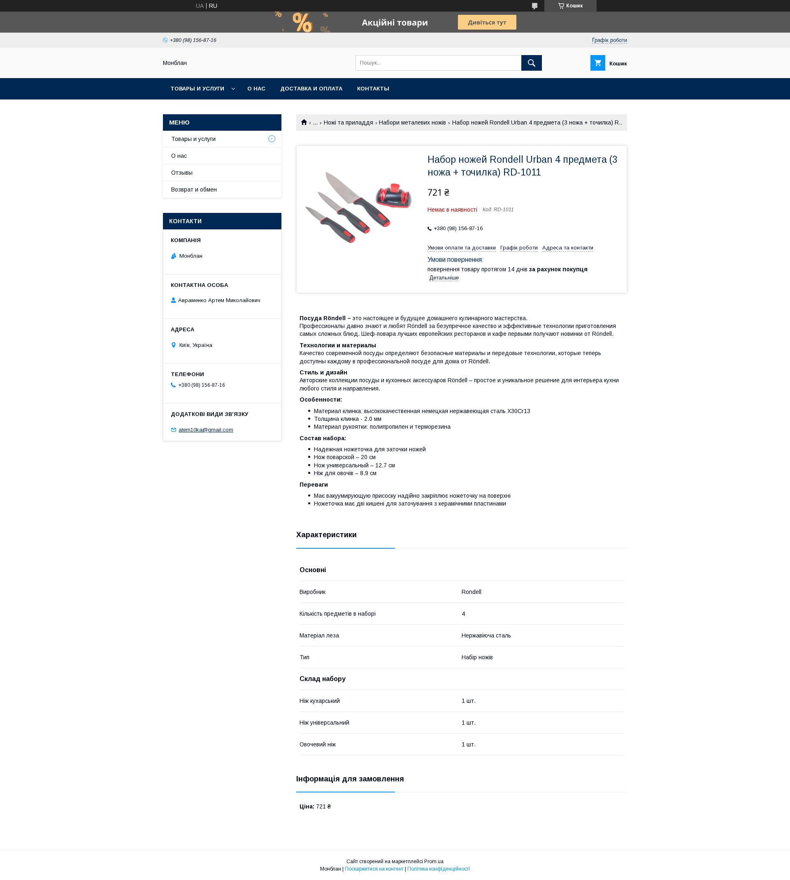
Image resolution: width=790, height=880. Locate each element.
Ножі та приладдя (348, 122)
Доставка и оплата (311, 88)
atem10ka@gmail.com (206, 430)
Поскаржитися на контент (374, 869)
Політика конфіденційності (438, 869)
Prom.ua (434, 861)
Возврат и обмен (194, 189)
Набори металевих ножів (412, 122)
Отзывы (182, 172)
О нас (256, 88)
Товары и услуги (197, 88)
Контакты (373, 88)
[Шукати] (531, 63)
